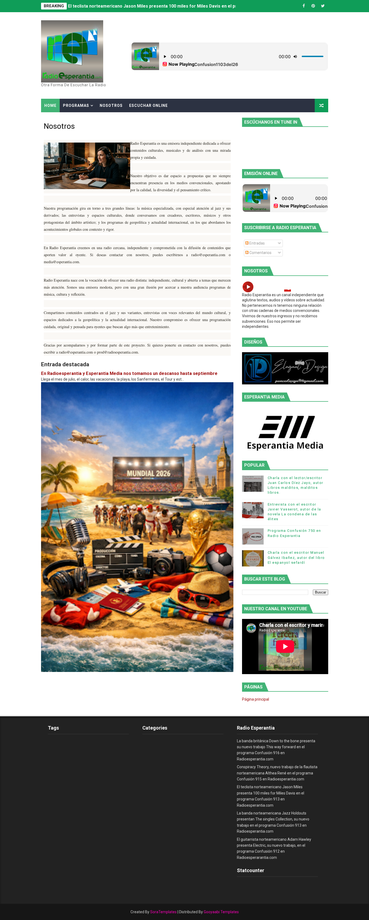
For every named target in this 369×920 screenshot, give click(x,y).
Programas (76, 105)
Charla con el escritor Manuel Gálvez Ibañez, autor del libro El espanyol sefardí (296, 557)
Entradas (257, 243)
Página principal (255, 699)
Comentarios (260, 252)
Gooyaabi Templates (221, 912)
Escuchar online (148, 105)
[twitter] (323, 6)
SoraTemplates (163, 912)
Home (50, 105)
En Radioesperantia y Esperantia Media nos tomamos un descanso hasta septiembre (129, 373)
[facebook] (304, 6)
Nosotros (111, 105)
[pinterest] (313, 6)
